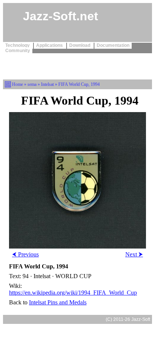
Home (17, 84)
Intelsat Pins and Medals (58, 302)
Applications (50, 45)
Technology (18, 45)
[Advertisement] (77, 65)
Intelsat (47, 84)
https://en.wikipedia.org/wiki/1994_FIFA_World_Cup (73, 292)
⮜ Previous (25, 254)
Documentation (113, 45)
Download (80, 45)
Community (17, 50)
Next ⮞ (134, 254)
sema (31, 84)
